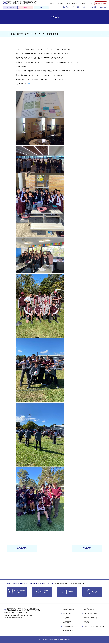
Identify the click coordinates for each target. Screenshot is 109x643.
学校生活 (75, 7)
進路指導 (103, 7)
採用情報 (82, 3)
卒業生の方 (61, 3)
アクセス (89, 3)
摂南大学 (66, 618)
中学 (25, 7)
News (42, 583)
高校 (41, 7)
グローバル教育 (50, 583)
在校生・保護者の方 (72, 3)
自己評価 (86, 622)
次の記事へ (87, 547)
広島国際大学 (67, 622)
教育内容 (66, 7)
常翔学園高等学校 (68, 631)
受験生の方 (53, 3)
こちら (28, 84)
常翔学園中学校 (68, 626)
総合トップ (10, 7)
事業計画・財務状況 (90, 618)
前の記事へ (22, 547)
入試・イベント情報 (89, 7)
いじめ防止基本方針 (90, 613)
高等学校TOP (34, 583)
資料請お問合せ (100, 3)
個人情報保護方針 (89, 609)
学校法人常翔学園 (68, 609)
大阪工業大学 (67, 613)
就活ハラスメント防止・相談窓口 (94, 626)
